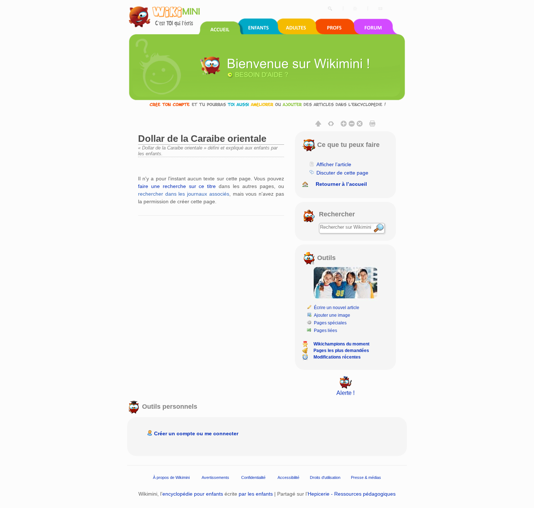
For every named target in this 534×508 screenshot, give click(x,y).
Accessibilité (288, 477)
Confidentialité (253, 477)
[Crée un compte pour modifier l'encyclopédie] (267, 104)
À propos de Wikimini (171, 477)
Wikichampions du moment (341, 344)
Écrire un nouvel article (336, 307)
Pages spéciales (330, 322)
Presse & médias (366, 477)
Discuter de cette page (342, 173)
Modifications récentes (337, 357)
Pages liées (325, 330)
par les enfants (256, 494)
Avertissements (215, 477)
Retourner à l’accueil (341, 184)
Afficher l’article (333, 164)
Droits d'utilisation (325, 477)
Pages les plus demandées (341, 350)
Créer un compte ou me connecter (196, 433)
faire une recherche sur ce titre (177, 186)
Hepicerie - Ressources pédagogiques (352, 494)
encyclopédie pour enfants (192, 494)
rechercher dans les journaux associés (183, 194)
